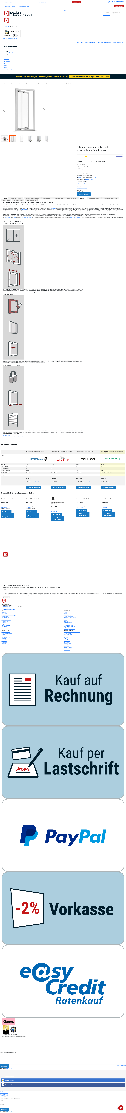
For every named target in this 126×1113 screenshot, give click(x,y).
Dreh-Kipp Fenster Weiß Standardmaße (72, 632)
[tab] (4, 198)
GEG (95, 177)
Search (65, 10)
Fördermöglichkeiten (82, 183)
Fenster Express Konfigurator (7, 633)
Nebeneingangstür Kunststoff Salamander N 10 (82, 499)
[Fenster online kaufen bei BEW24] (18, 17)
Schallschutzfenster (68, 634)
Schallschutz (53, 208)
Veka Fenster (66, 646)
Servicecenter (4, 618)
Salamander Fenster (68, 647)
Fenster (3, 634)
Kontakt (65, 613)
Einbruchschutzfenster (68, 635)
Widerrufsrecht (5, 616)
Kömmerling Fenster (68, 648)
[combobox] (113, 12)
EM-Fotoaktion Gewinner (69, 627)
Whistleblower (4, 626)
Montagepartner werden (69, 625)
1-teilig (5, 217)
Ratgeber (65, 620)
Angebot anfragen (76, 2)
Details (5, 198)
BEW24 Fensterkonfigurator (75, 217)
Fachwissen (66, 621)
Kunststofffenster (5, 635)
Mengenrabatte (71, 198)
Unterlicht (29, 217)
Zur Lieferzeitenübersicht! (82, 188)
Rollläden (66, 637)
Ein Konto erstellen (117, 42)
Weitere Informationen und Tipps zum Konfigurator (13, 436)
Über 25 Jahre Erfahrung (10, 6)
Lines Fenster (66, 642)
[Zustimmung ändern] (5, 554)
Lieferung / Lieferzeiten (6, 620)
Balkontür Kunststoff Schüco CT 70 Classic (84, 451)
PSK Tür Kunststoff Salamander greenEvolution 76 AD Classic (7, 499)
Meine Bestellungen (4, 1094)
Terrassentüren (5, 642)
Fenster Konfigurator (6, 632)
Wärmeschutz (24, 209)
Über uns (65, 612)
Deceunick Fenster (67, 643)
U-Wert (80, 177)
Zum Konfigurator (6, 435)
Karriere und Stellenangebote (70, 624)
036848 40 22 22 (8, 2)
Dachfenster (4, 639)
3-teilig (14, 217)
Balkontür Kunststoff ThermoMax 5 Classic (35, 451)
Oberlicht (24, 217)
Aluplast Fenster (67, 644)
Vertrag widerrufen (5, 617)
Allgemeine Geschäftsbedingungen (9, 615)
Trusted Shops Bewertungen (69, 629)
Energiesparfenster (68, 633)
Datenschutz (4, 613)
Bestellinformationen (6, 625)
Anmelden (100, 42)
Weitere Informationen (32, 198)
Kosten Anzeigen (119, 156)
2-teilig (8, 217)
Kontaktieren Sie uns (4, 1095)
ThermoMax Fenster (68, 639)
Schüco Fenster (67, 641)
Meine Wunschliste (90, 42)
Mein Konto (80, 42)
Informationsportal (67, 618)
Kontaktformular (42, 2)
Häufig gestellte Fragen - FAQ (70, 626)
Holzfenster (4, 638)
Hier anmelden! (9, 1068)
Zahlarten (4, 622)
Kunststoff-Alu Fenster (6, 637)
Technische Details (16, 198)
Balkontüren (4, 641)
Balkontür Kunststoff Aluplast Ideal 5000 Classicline (61, 451)
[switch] (15, 35)
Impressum (4, 612)
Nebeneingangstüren (6, 644)
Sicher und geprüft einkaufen (70, 617)
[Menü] (20, 30)
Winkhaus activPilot (89, 179)
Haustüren (4, 643)
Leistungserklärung (68, 622)
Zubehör (65, 638)
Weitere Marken (67, 650)
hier (57, 594)
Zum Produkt (6, 512)
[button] (4, 110)
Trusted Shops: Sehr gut (24, 6)
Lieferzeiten (46, 198)
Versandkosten (89, 191)
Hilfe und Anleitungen (68, 616)
